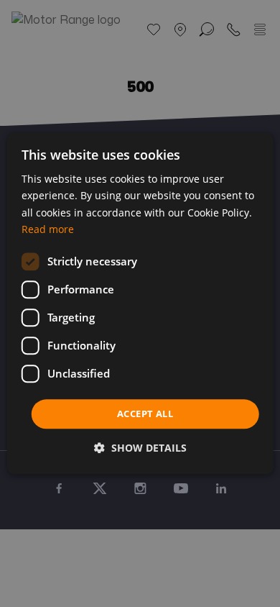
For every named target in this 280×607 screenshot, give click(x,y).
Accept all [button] (145, 413)
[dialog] (140, 303)
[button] (140, 448)
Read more (48, 229)
